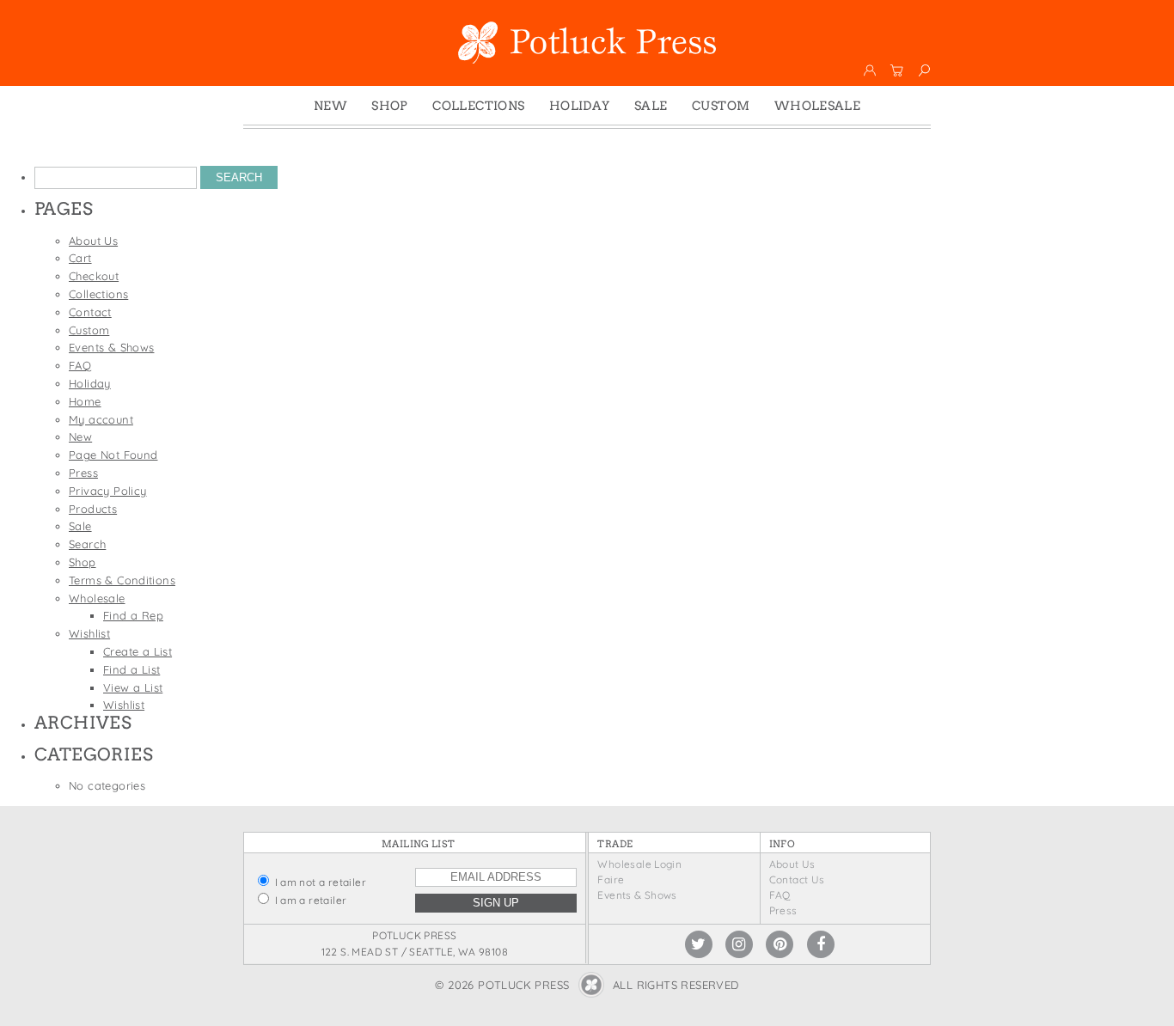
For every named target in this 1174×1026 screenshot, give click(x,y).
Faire (610, 879)
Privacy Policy (107, 491)
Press (83, 472)
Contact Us (797, 879)
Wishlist (89, 633)
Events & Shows (111, 347)
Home (85, 401)
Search (87, 544)
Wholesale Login (639, 864)
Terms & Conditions (122, 580)
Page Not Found (113, 454)
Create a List (137, 651)
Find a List (131, 669)
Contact (90, 312)
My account (101, 419)
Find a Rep (133, 615)
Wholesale (817, 106)
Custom (720, 106)
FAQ (80, 365)
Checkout (94, 276)
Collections (478, 106)
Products (93, 509)
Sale (651, 106)
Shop (389, 106)
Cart (80, 258)
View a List (132, 687)
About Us (93, 240)
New (330, 106)
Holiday (579, 106)
